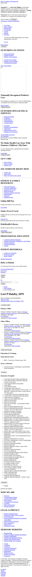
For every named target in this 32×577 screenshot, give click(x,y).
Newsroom (7, 556)
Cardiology (7, 118)
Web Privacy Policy (9, 526)
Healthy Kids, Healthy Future (12, 539)
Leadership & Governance (11, 502)
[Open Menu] (1, 279)
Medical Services (8, 553)
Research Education (9, 244)
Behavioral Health (9, 116)
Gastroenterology (8, 121)
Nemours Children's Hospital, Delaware (14, 312)
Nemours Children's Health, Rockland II (17, 332)
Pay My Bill (7, 30)
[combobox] (8, 282)
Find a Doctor (8, 162)
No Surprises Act (8, 517)
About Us (6, 496)
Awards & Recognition (10, 499)
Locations (6, 503)
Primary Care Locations (10, 57)
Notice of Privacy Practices (11, 521)
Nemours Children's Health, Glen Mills (17, 325)
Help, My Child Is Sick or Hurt (12, 175)
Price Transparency (9, 523)
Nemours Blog (8, 533)
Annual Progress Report (10, 497)
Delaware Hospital (9, 54)
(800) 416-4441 (12, 318)
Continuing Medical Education (12, 239)
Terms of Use (7, 524)
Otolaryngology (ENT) (10, 130)
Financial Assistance (9, 186)
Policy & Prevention (9, 505)
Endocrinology (8, 120)
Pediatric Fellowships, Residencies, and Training (17, 241)
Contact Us (7, 547)
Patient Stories (8, 194)
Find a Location (8, 164)
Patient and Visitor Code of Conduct (14, 515)
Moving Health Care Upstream (12, 541)
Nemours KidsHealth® (10, 536)
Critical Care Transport (10, 253)
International (7, 28)
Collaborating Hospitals (10, 63)
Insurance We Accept (10, 189)
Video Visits (7, 174)
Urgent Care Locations (10, 60)
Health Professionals (9, 550)
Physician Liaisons (9, 254)
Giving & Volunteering (10, 188)
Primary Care (7, 165)
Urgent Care (7, 172)
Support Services (8, 197)
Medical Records (8, 191)
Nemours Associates (9, 554)
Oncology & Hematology (11, 127)
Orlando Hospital (8, 55)
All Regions (14, 19)
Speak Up (6, 196)
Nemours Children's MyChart (12, 193)
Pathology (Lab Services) (11, 132)
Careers (6, 31)
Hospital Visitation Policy (11, 513)
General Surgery (8, 123)
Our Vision (7, 25)
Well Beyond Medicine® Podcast (13, 537)
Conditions (7, 545)
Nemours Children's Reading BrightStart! (15, 534)
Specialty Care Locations (11, 61)
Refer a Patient (8, 27)
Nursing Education (9, 242)
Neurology (7, 125)
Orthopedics (7, 129)
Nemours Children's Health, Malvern (16, 340)
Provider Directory (9, 506)
